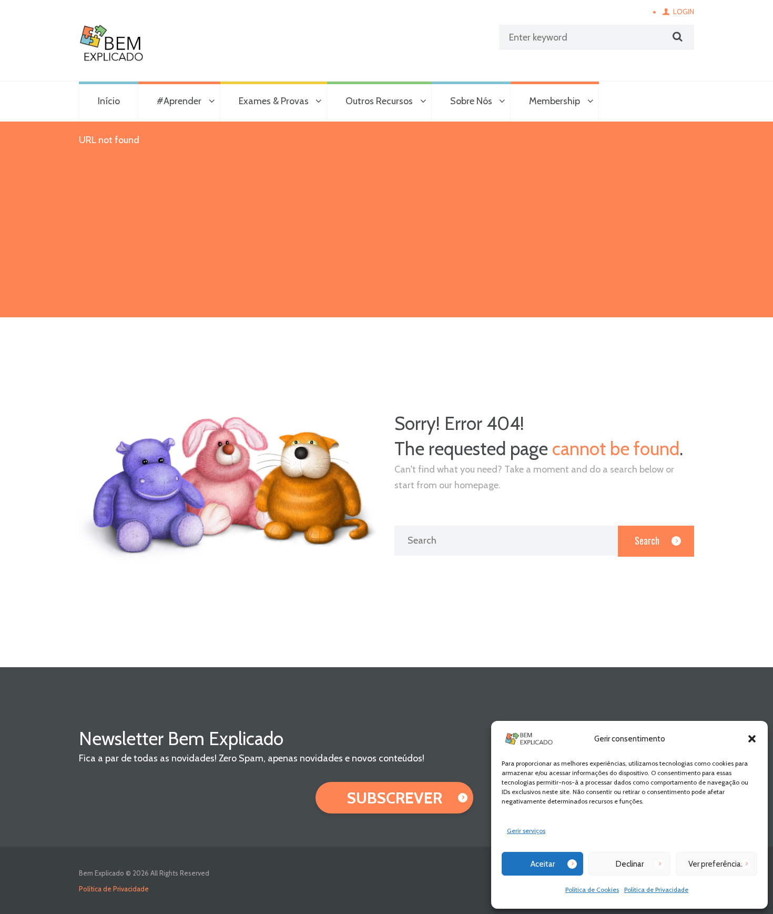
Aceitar (543, 864)
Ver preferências (716, 864)
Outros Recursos (379, 101)
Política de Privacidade (656, 889)
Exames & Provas (274, 101)
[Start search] (676, 37)
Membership (554, 101)
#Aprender (179, 101)
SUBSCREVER (394, 798)
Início (109, 101)
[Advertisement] (386, 238)
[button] (752, 739)
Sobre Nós (471, 101)
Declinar (630, 864)
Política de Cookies (592, 889)
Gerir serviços (526, 831)
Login (683, 11)
